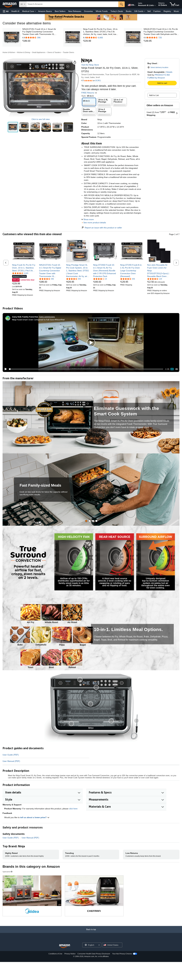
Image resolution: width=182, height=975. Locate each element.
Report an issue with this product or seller (103, 227)
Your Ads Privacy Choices (122, 954)
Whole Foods (102, 11)
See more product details (94, 222)
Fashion (157, 11)
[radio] (13, 127)
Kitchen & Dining (23, 52)
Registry (167, 11)
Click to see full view (41, 119)
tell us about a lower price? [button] (33, 817)
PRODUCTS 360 (162, 75)
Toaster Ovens (68, 52)
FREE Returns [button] (88, 93)
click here (73, 808)
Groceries (88, 11)
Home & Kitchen (9, 52)
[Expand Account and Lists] (155, 5)
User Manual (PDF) (11, 761)
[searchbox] (72, 4)
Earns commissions (47, 317)
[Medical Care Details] (35, 11)
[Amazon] (10, 4)
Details (169, 72)
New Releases (74, 11)
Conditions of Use (55, 954)
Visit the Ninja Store (90, 65)
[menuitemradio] (172, 369)
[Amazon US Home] (64, 946)
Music (176, 11)
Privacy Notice (70, 954)
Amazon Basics (45, 11)
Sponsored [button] (6, 872)
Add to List (154, 95)
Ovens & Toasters (54, 52)
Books (128, 11)
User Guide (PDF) (11, 755)
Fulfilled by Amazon (156, 78)
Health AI (15, 11)
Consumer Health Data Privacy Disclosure (93, 954)
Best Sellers (60, 11)
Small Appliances (38, 52)
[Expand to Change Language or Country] (134, 5)
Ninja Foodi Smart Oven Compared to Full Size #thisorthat (38, 319)
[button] (6, 11)
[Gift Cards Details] (144, 11)
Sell (149, 11)
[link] (40, 41)
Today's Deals (116, 11)
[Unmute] (176, 369)
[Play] (5, 369)
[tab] (86, 521)
